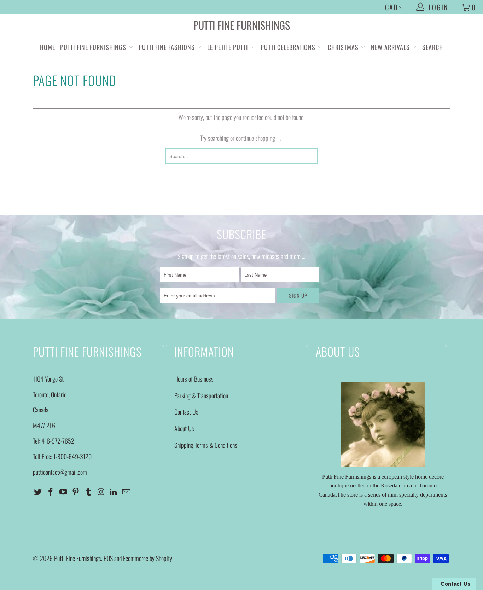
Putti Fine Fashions (167, 47)
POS (108, 558)
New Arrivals (390, 47)
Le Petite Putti (228, 47)
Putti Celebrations (288, 47)
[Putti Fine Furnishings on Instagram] (101, 491)
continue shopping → (259, 138)
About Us (184, 428)
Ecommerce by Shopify (147, 558)
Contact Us (186, 411)
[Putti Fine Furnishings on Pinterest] (76, 491)
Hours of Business (194, 378)
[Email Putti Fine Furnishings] (126, 491)
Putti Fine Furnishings (241, 25)
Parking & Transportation (201, 395)
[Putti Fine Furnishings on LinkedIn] (114, 491)
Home (47, 47)
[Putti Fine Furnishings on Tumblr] (88, 491)
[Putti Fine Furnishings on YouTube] (63, 491)
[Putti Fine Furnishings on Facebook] (51, 491)
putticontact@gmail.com (60, 471)
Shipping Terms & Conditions (205, 445)
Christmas (344, 47)
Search (432, 47)
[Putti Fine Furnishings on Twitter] (38, 491)
